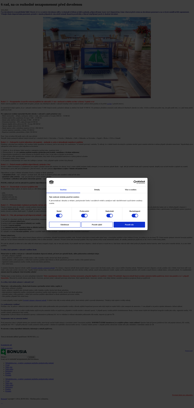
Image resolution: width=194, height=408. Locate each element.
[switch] (84, 215)
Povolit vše (129, 225)
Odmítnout (65, 225)
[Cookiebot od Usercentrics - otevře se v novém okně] (135, 182)
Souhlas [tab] (63, 190)
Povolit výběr (97, 225)
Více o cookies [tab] (130, 190)
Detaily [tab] (97, 190)
